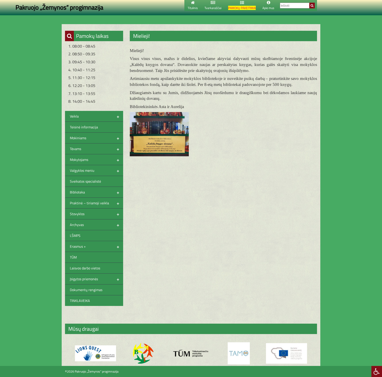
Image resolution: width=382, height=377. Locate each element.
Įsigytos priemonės (94, 279)
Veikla (94, 116)
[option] (95, 353)
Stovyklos (94, 214)
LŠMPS (75, 235)
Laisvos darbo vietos (85, 268)
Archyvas (94, 225)
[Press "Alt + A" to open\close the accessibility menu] (376, 371)
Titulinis (193, 8)
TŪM (73, 257)
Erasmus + (94, 246)
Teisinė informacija (84, 127)
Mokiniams (94, 138)
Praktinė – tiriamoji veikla (94, 203)
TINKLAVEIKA (80, 300)
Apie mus (268, 8)
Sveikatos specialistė (85, 181)
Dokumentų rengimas (86, 289)
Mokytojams (94, 160)
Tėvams (94, 149)
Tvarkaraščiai (213, 8)
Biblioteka (94, 192)
